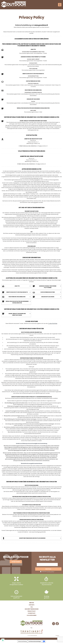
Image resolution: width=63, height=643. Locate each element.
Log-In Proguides (31, 615)
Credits (57, 635)
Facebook (57, 623)
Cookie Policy (31, 613)
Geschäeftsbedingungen (31, 609)
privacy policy (50, 571)
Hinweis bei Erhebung (22, 641)
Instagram (53, 623)
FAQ (32, 607)
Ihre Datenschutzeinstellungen (35, 641)
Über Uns (31, 602)
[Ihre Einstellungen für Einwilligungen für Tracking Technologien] (2, 640)
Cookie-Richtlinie (52, 323)
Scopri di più (16, 562)
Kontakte (31, 605)
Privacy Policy (31, 611)
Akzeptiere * (48, 571)
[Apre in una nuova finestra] (31, 632)
